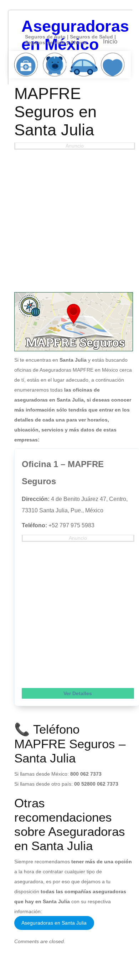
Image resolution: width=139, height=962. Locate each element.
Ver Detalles (77, 693)
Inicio (110, 41)
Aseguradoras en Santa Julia (54, 923)
